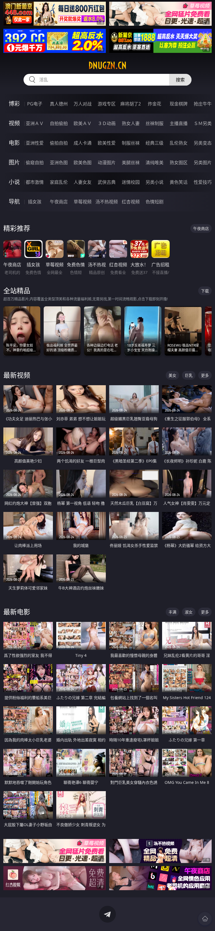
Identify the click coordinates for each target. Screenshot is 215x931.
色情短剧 (154, 202)
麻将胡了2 (130, 104)
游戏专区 (107, 104)
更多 (205, 375)
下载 (205, 290)
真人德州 (59, 104)
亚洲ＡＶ (35, 123)
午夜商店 (59, 202)
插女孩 (34, 202)
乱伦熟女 (179, 143)
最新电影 (16, 611)
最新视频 (16, 375)
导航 (14, 201)
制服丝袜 (131, 143)
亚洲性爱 (35, 143)
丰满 (172, 612)
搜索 (180, 80)
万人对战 (83, 104)
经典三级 (154, 143)
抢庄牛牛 (203, 104)
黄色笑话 (179, 182)
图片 (14, 162)
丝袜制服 (154, 123)
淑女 (189, 612)
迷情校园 (131, 182)
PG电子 (34, 104)
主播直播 (179, 123)
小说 (14, 182)
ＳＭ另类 (203, 123)
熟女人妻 (131, 123)
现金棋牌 (179, 104)
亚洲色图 (59, 162)
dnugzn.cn (107, 65)
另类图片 (203, 162)
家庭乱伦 (59, 182)
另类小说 (154, 182)
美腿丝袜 (131, 162)
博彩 (14, 103)
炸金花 (154, 104)
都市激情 (35, 182)
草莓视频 (83, 202)
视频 (14, 123)
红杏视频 (131, 202)
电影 (14, 143)
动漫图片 (107, 162)
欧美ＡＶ (83, 123)
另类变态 (203, 143)
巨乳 (189, 375)
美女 (172, 375)
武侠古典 (107, 182)
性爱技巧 (203, 182)
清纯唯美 (154, 162)
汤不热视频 (106, 202)
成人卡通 (83, 143)
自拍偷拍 (59, 123)
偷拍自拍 (59, 143)
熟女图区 (179, 162)
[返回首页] (205, 918)
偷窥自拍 (35, 162)
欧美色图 (83, 162)
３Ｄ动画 (107, 123)
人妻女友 (83, 182)
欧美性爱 (107, 143)
